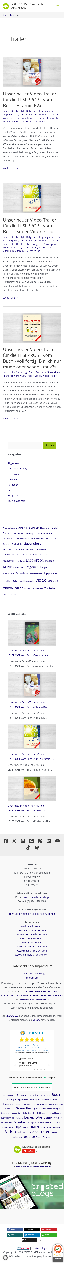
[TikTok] (28, 847)
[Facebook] (5, 840)
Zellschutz (13, 594)
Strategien (50, 244)
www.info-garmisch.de (32, 938)
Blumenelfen (45, 528)
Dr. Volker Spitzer (41, 533)
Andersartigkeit (9, 528)
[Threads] (31, 840)
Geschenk (6, 544)
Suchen (50, 445)
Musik (7, 567)
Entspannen (9, 537)
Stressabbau (22, 573)
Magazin (20, 375)
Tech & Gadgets (16, 500)
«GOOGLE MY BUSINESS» (34, 999)
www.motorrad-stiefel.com (32, 946)
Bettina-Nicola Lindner (27, 527)
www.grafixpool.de (32, 942)
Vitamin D (8, 251)
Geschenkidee (17, 544)
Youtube (49, 588)
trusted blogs (39, 1248)
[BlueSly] (36, 847)
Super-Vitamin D (12, 247)
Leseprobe (9, 111)
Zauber (5, 594)
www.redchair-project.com (32, 950)
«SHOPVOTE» (49, 991)
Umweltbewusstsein (26, 581)
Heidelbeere (26, 554)
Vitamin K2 (40, 121)
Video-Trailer (26, 121)
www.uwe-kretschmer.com (32, 934)
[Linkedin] (48, 840)
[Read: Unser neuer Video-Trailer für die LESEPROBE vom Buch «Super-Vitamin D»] (32, 198)
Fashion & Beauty (17, 468)
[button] (15, 1229)
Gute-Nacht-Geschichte (12, 554)
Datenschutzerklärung (32, 973)
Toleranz (54, 573)
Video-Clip (53, 580)
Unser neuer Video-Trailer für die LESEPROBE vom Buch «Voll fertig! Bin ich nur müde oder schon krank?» (32, 358)
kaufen (42, 118)
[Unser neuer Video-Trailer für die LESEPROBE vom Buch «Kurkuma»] (32, 788)
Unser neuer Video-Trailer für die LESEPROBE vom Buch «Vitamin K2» (29, 99)
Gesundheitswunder (38, 549)
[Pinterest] (40, 840)
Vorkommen (38, 589)
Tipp (47, 573)
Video (14, 121)
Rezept (11, 490)
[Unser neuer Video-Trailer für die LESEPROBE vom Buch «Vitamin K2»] (32, 685)
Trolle (15, 581)
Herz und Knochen (26, 118)
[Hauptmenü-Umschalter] (57, 6)
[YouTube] (57, 840)
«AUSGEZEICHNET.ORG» (33, 995)
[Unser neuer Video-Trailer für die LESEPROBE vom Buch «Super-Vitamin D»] (32, 736)
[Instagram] (22, 840)
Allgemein (13, 463)
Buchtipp (41, 372)
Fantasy (53, 538)
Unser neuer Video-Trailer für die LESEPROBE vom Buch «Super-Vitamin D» (29, 226)
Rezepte (43, 567)
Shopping (43, 111)
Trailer (6, 121)
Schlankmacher (9, 573)
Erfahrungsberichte (41, 538)
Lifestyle (20, 111)
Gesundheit (26, 114)
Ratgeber (31, 111)
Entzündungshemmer (24, 538)
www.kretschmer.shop (32, 926)
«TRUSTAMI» (33, 991)
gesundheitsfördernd (46, 240)
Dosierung (29, 533)
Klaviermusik (9, 560)
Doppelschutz (10, 114)
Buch (53, 111)
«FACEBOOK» (55, 995)
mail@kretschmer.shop (36, 897)
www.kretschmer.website (32, 930)
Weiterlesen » (10, 168)
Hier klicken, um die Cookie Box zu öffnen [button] (32, 913)
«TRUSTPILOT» (9, 995)
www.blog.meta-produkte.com (32, 954)
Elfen (51, 533)
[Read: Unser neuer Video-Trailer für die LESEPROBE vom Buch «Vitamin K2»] (32, 72)
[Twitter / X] (14, 840)
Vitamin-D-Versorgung (27, 251)
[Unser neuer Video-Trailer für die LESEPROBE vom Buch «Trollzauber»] (32, 633)
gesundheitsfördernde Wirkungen (16, 549)
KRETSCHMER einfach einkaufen (27, 6)
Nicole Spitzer (23, 244)
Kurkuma (21, 561)
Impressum (32, 977)
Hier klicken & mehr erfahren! (33, 1166)
